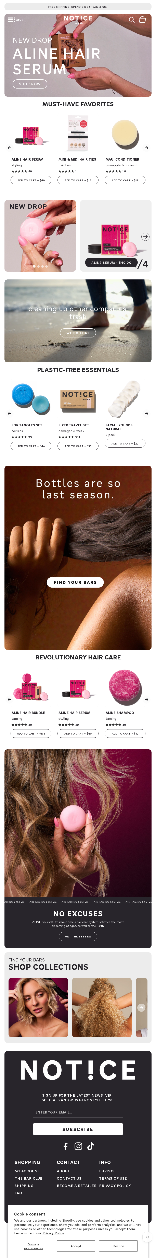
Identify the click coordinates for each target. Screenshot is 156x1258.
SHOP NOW (30, 84)
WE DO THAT (78, 333)
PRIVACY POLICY (115, 1185)
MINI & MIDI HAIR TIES (77, 159)
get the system (78, 936)
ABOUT (63, 1170)
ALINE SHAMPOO (120, 713)
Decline (118, 1246)
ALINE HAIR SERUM (27, 159)
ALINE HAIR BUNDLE (28, 713)
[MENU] (5, 19)
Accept (75, 1246)
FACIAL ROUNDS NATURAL (119, 427)
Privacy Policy (53, 1233)
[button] (5, 19)
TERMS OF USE (113, 1178)
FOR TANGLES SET (27, 425)
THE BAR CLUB (29, 1178)
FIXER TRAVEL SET (73, 425)
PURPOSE (108, 1170)
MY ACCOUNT (27, 1170)
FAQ (18, 1192)
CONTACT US (69, 1178)
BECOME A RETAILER (76, 1185)
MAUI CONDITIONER (122, 159)
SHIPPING (24, 1185)
